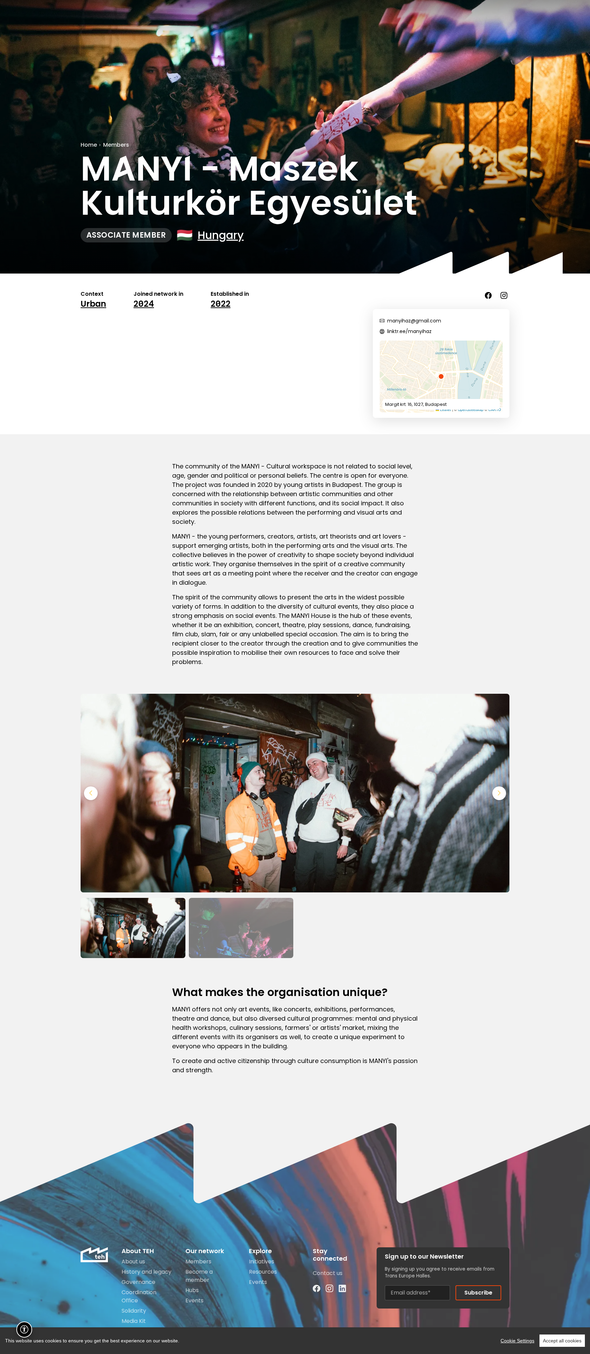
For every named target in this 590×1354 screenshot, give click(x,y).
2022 (220, 304)
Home (89, 145)
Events (194, 1300)
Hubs (192, 1290)
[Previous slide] (91, 793)
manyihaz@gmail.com (414, 320)
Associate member (126, 234)
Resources (263, 1272)
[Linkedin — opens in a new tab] (342, 1289)
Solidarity (134, 1311)
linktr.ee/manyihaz (409, 331)
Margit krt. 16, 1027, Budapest (416, 404)
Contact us (327, 1273)
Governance (138, 1282)
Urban (93, 304)
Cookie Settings (517, 1340)
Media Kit (134, 1321)
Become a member (199, 1276)
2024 (144, 304)
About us (133, 1261)
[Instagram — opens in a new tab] (329, 1289)
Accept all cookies (562, 1340)
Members (116, 145)
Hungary (221, 235)
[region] (295, 1340)
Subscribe (478, 1293)
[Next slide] (499, 793)
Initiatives (261, 1261)
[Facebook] (488, 295)
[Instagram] (503, 295)
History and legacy (146, 1272)
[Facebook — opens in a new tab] (316, 1289)
